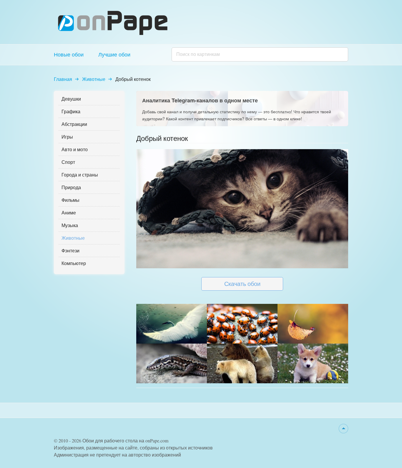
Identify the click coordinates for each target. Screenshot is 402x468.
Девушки (71, 99)
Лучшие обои (114, 54)
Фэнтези (70, 250)
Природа (71, 187)
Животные (93, 79)
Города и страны (80, 174)
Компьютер (74, 263)
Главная (63, 79)
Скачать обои (242, 284)
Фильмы (70, 200)
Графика (71, 111)
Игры (67, 137)
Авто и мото (75, 149)
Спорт (68, 162)
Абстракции (74, 124)
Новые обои (69, 54)
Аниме (69, 212)
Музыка (70, 225)
